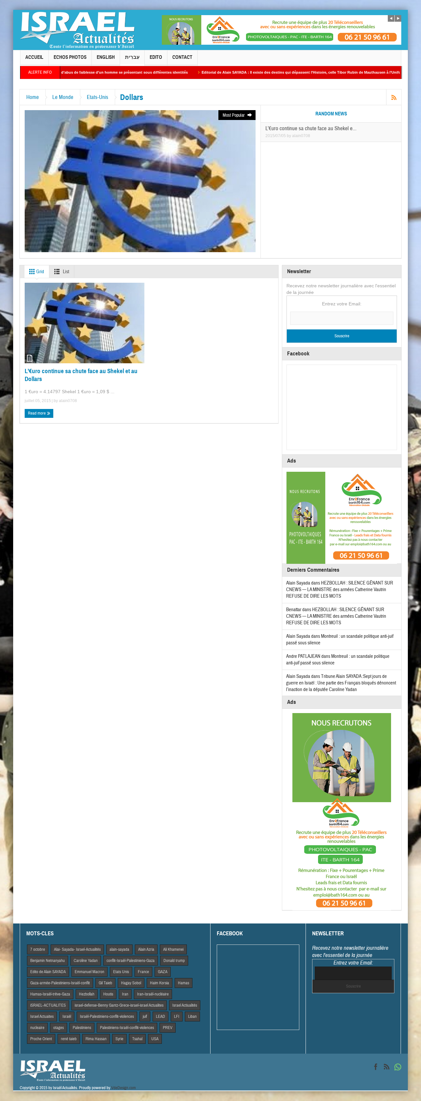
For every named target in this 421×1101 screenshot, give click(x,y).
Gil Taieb (105, 983)
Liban (192, 1016)
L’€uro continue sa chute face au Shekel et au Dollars (81, 375)
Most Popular (234, 115)
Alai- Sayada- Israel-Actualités (77, 949)
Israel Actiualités (184, 1005)
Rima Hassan (96, 1038)
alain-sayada (119, 949)
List (65, 272)
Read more (37, 413)
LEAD (160, 1016)
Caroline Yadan (86, 960)
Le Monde (62, 97)
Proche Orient (41, 1038)
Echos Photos (70, 57)
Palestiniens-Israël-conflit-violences (127, 1027)
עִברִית (132, 57)
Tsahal (137, 1038)
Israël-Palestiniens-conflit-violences (107, 1016)
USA (155, 1038)
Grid (39, 272)
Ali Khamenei (173, 949)
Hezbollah (86, 994)
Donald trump (174, 960)
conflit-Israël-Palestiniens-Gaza (131, 960)
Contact (182, 57)
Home (32, 97)
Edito (156, 57)
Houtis (108, 994)
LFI (176, 1016)
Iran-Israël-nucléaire (153, 994)
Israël (66, 1016)
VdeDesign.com (123, 1087)
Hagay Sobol (131, 983)
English (106, 57)
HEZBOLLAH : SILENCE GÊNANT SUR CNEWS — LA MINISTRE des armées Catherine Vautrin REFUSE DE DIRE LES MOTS (339, 589)
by (289, 135)
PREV (167, 1027)
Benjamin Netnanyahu (47, 960)
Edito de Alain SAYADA (48, 971)
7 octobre (37, 949)
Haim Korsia (159, 983)
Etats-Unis (97, 97)
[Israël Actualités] (77, 30)
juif (145, 1016)
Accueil (34, 57)
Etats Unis (121, 971)
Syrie (119, 1038)
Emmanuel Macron (89, 971)
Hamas (183, 983)
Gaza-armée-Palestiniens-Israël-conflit (60, 983)
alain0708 (301, 135)
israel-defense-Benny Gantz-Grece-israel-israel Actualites (119, 1005)
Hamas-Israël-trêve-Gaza (50, 994)
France (143, 971)
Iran (125, 994)
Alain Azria (146, 949)
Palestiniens (82, 1027)
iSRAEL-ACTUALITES (48, 1005)
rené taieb (69, 1038)
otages (58, 1027)
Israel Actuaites (42, 1016)
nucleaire (37, 1027)
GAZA (162, 971)
